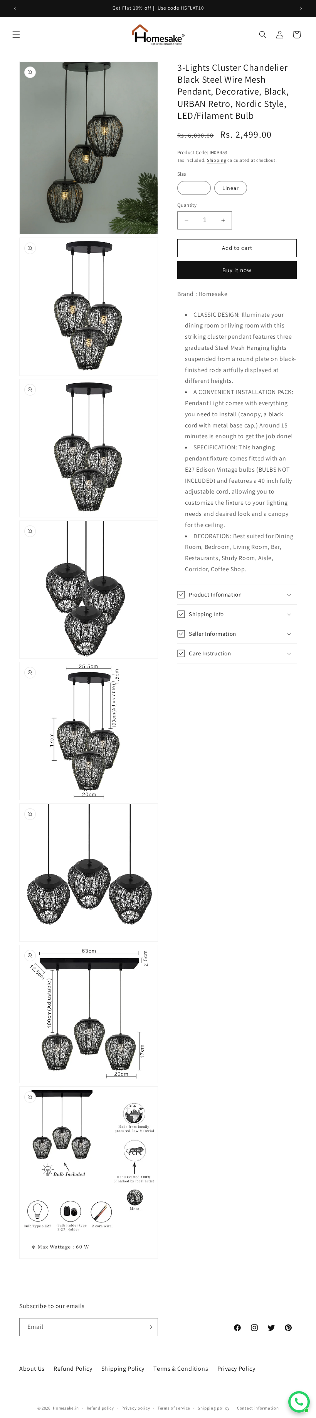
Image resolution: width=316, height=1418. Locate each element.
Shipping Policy (123, 1369)
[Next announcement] (300, 8)
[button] (16, 34)
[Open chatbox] (299, 1402)
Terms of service (174, 1408)
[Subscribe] (149, 1327)
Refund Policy (73, 1369)
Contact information (258, 1408)
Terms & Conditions (180, 1369)
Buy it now (237, 270)
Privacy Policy (236, 1369)
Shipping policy (214, 1408)
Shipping (217, 160)
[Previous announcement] (15, 8)
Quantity (187, 205)
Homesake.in (66, 1408)
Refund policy (100, 1408)
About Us (32, 1369)
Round (194, 188)
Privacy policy (135, 1408)
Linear (230, 188)
